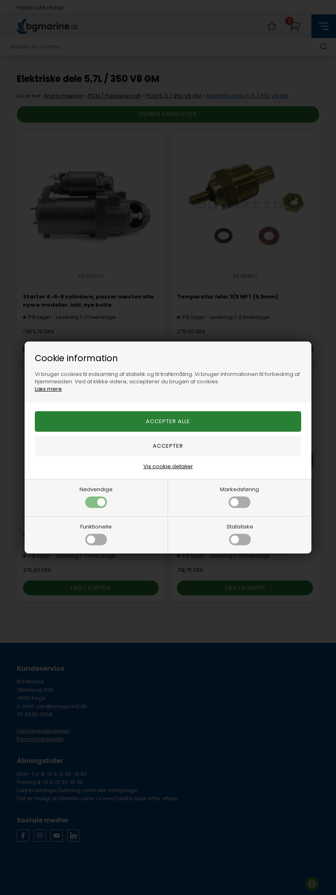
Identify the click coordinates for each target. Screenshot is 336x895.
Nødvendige (96, 489)
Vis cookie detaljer (168, 466)
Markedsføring (239, 489)
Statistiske (240, 527)
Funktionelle (96, 527)
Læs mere (48, 389)
